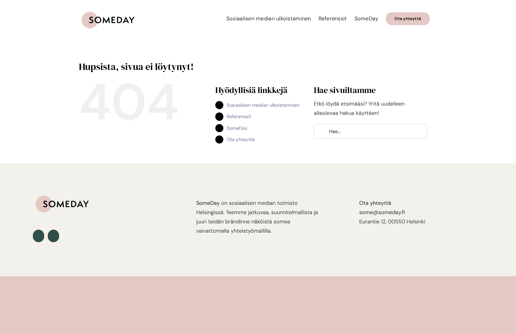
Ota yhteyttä (241, 139)
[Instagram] (53, 236)
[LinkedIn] (38, 236)
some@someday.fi (382, 212)
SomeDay (237, 128)
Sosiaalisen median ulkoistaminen (263, 105)
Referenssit (239, 116)
